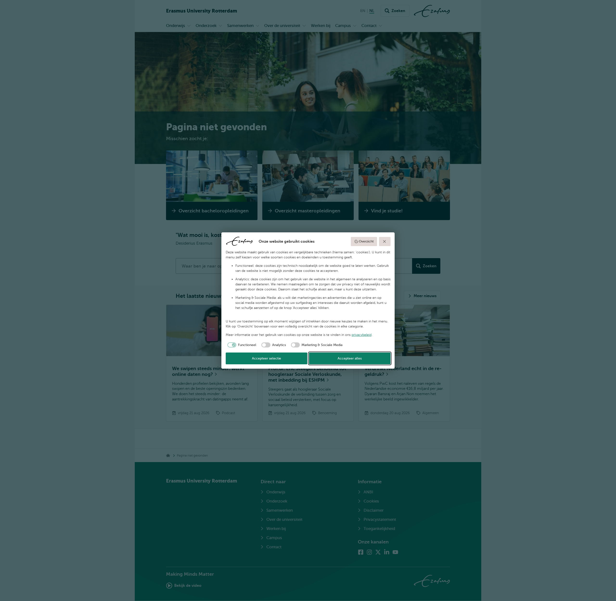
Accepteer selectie (266, 358)
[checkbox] (241, 345)
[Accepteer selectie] (385, 241)
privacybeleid (362, 335)
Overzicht (366, 241)
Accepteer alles (350, 358)
